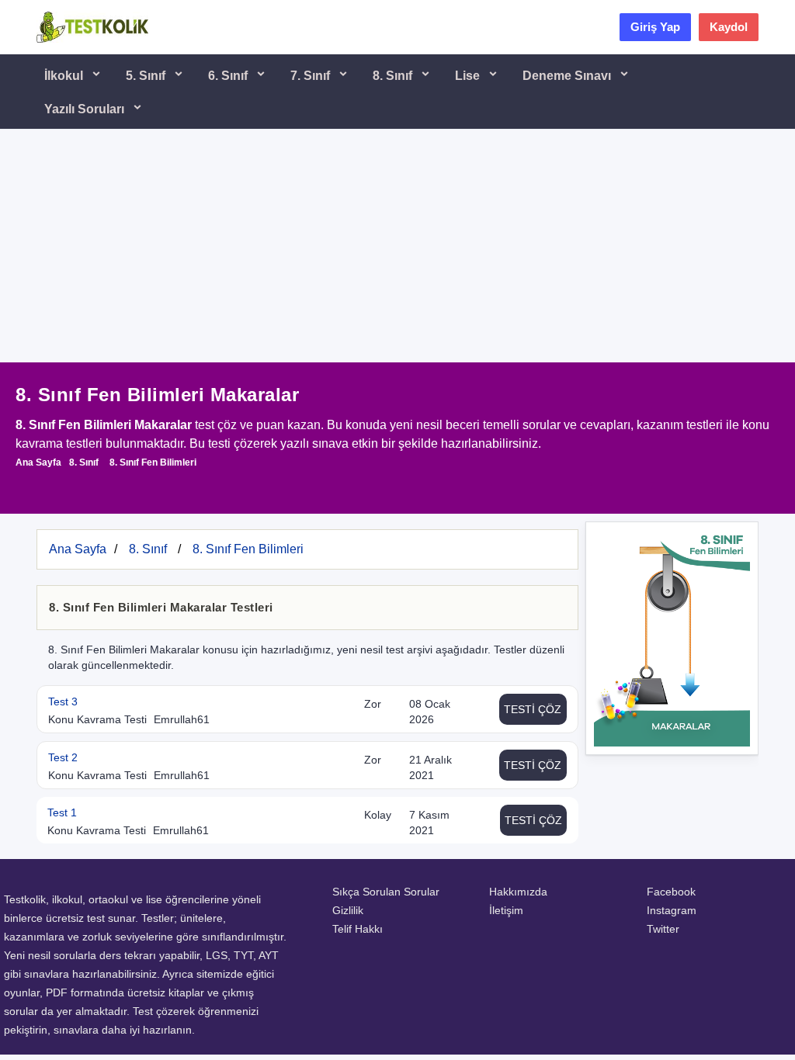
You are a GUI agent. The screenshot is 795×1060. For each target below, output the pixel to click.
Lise (469, 75)
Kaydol (729, 26)
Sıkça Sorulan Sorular (385, 891)
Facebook (671, 891)
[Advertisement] (397, 246)
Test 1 (62, 812)
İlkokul (65, 75)
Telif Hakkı (357, 929)
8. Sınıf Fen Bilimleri (152, 462)
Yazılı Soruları (85, 109)
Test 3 (63, 701)
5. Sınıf (147, 75)
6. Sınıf (229, 75)
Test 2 (63, 757)
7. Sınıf (311, 75)
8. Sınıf (394, 75)
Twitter (663, 929)
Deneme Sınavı (568, 75)
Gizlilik (347, 910)
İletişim (506, 910)
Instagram (671, 910)
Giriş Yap (655, 26)
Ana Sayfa (38, 462)
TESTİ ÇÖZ (532, 709)
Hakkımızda (518, 891)
